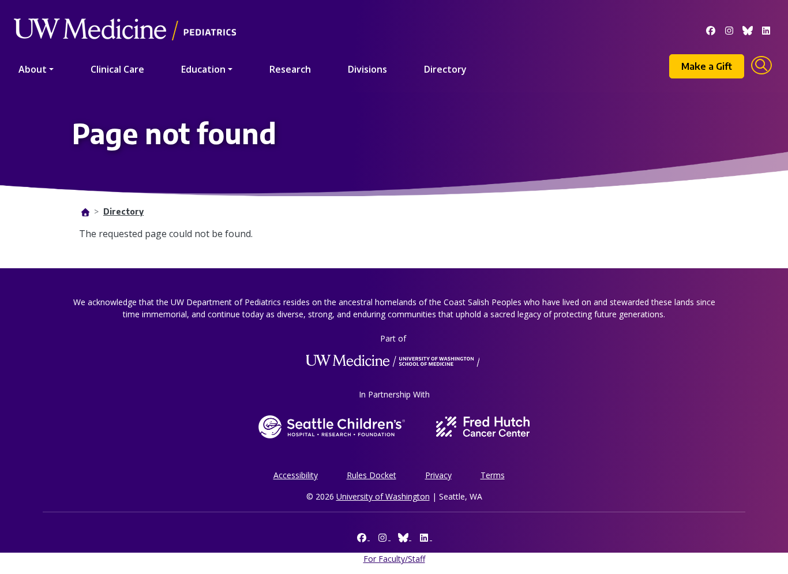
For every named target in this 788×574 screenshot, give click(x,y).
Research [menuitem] (290, 69)
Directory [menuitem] (445, 69)
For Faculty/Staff (394, 558)
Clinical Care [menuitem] (117, 69)
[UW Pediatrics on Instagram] (729, 29)
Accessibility (295, 475)
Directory (123, 211)
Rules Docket (371, 475)
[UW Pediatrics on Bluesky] (747, 29)
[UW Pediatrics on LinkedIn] (766, 29)
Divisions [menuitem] (367, 69)
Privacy (438, 475)
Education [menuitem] (203, 69)
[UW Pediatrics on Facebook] (710, 29)
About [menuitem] (32, 69)
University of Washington (383, 496)
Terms (493, 475)
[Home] (125, 13)
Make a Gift (706, 66)
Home (85, 212)
